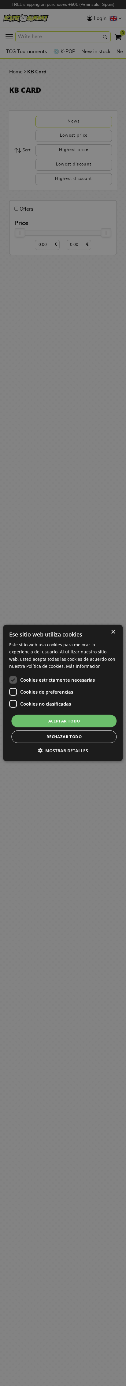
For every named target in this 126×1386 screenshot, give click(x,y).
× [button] (113, 632)
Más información (83, 666)
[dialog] (63, 693)
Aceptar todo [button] (64, 721)
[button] (63, 750)
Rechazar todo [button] (64, 736)
